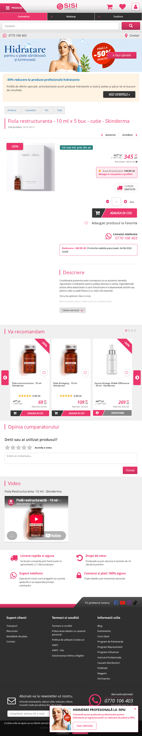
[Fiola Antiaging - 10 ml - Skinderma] (71, 380)
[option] (71, 88)
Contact (134, 35)
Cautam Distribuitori (108, 662)
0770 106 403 (118, 700)
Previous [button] (5, 377)
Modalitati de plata (16, 636)
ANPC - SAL (58, 650)
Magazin (102, 673)
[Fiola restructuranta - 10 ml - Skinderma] (30, 380)
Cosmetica (24, 16)
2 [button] (129, 330)
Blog (99, 625)
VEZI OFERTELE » (119, 94)
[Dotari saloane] (67, 6)
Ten (46, 110)
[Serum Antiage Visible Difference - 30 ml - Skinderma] (112, 380)
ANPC (55, 645)
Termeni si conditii (62, 625)
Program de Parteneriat (110, 641)
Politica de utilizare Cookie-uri (68, 639)
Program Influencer (108, 652)
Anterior (110, 135)
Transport (11, 625)
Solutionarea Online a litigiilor (68, 655)
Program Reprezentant (110, 647)
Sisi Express (103, 678)
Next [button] (137, 377)
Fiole (59, 110)
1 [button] (126, 330)
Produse (12, 110)
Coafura (118, 16)
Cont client (103, 636)
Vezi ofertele (85, 725)
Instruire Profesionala (109, 657)
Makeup (71, 16)
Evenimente (104, 631)
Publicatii (102, 668)
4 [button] (135, 330)
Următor (128, 135)
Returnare (12, 631)
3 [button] (132, 330)
